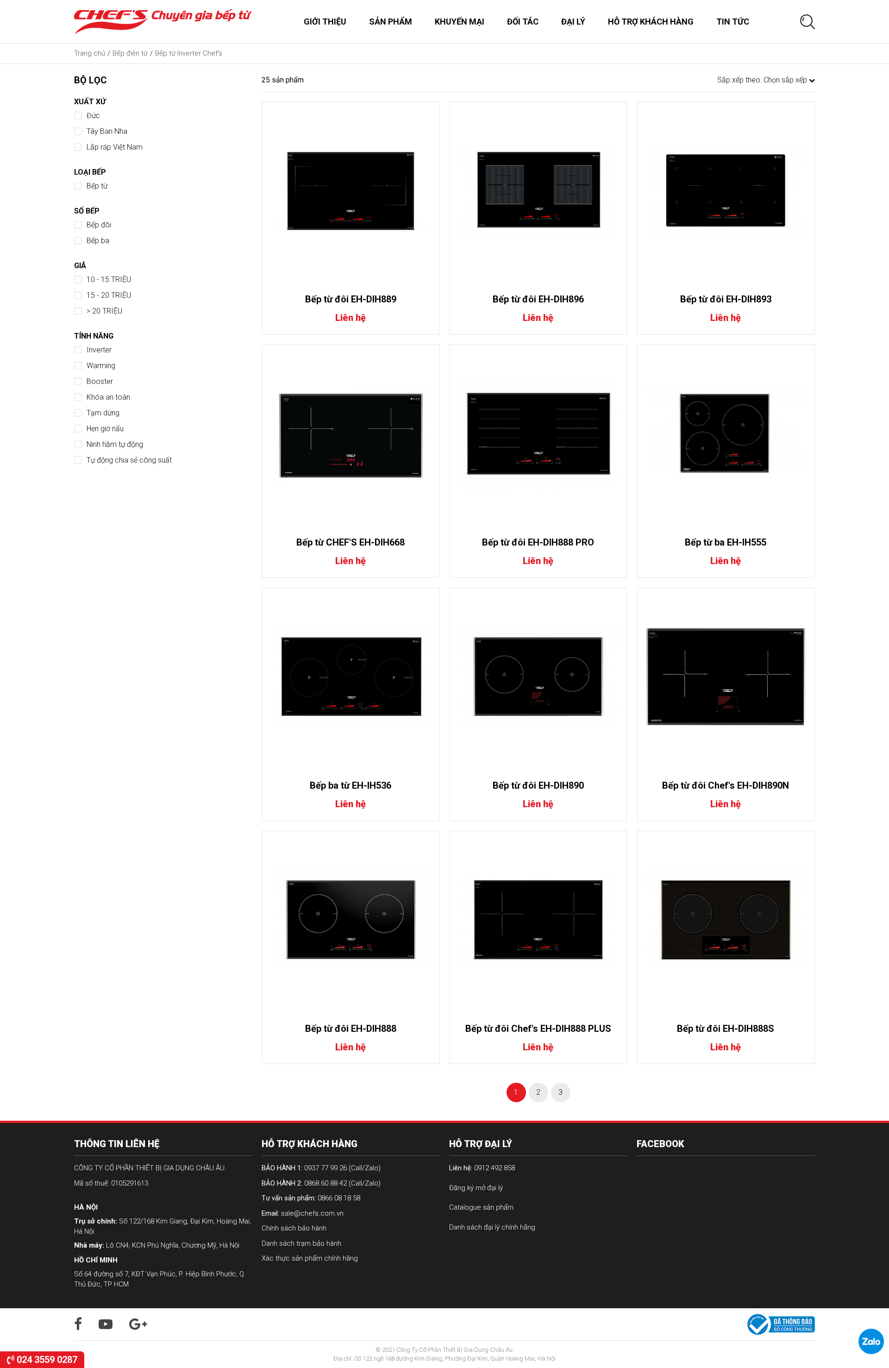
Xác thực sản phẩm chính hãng (310, 1258)
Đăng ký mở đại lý (476, 1188)
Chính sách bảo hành (294, 1228)
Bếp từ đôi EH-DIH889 (350, 299)
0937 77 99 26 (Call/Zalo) (321, 1168)
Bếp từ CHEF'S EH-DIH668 (350, 542)
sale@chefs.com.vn (303, 1213)
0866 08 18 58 (311, 1198)
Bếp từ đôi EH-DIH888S (725, 1028)
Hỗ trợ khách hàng (651, 21)
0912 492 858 (482, 1168)
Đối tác (522, 21)
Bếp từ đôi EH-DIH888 (350, 1028)
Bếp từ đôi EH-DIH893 (725, 299)
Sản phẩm (390, 21)
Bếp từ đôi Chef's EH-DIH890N (725, 785)
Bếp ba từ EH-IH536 (350, 785)
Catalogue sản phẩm (481, 1207)
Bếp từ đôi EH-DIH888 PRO (538, 542)
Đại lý (573, 21)
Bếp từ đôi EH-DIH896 (538, 299)
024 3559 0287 (45, 1359)
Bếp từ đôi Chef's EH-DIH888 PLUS (538, 1028)
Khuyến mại (459, 21)
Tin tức (732, 21)
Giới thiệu (325, 21)
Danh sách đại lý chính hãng (492, 1227)
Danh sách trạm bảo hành (301, 1243)
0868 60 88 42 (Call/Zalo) (321, 1183)
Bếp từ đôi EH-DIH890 (538, 785)
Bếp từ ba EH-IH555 (725, 542)
